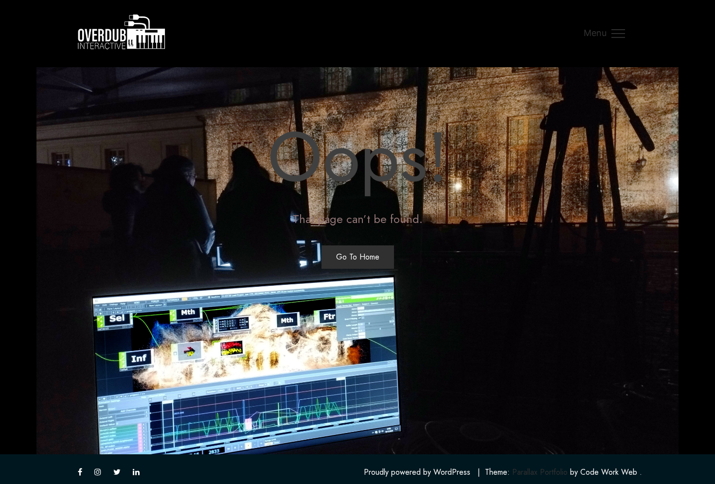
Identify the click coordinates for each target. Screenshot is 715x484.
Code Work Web (608, 472)
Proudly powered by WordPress (417, 472)
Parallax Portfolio (540, 472)
